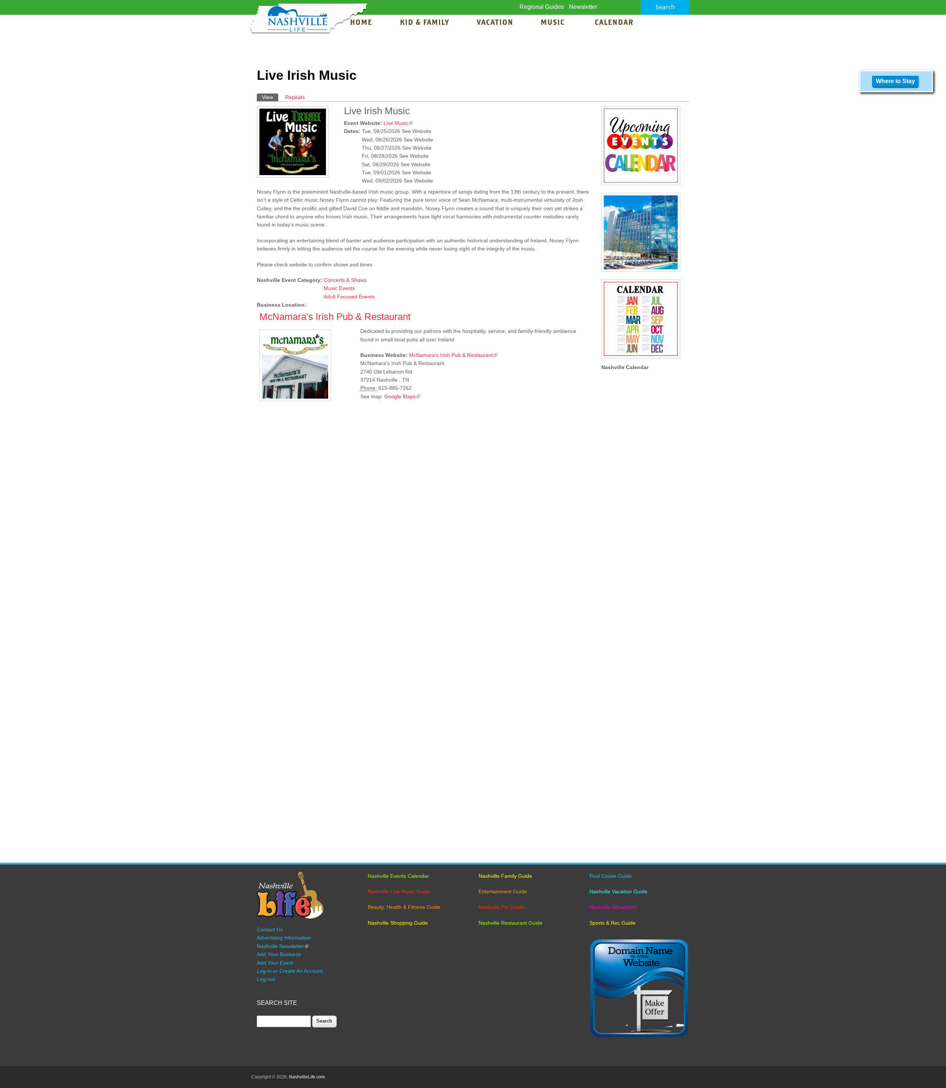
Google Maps (402, 396)
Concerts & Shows (345, 280)
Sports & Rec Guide (612, 923)
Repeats (295, 97)
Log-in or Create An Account (290, 971)
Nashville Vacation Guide (618, 891)
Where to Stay (895, 81)
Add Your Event (275, 963)
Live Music (398, 123)
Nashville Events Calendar (398, 876)
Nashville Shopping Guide (398, 923)
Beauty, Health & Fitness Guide (404, 907)
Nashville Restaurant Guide (510, 923)
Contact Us (270, 929)
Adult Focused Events (349, 297)
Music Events (339, 288)
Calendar (614, 23)
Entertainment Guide (503, 891)
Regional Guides (542, 7)
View (270, 97)
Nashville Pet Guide (501, 907)
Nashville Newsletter (283, 946)
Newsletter (583, 7)
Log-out (266, 979)
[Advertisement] (425, 495)
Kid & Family (424, 23)
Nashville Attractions (612, 907)
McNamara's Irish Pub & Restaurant (335, 316)
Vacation (495, 23)
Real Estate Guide (610, 876)
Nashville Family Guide (505, 876)
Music (554, 23)
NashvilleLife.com (307, 1077)
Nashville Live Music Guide (399, 891)
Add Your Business (279, 954)
